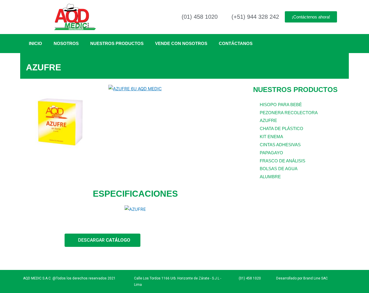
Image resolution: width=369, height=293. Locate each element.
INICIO (35, 43)
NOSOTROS (66, 43)
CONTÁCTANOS (236, 43)
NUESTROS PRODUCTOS (117, 43)
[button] (28, 121)
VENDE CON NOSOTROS (181, 43)
